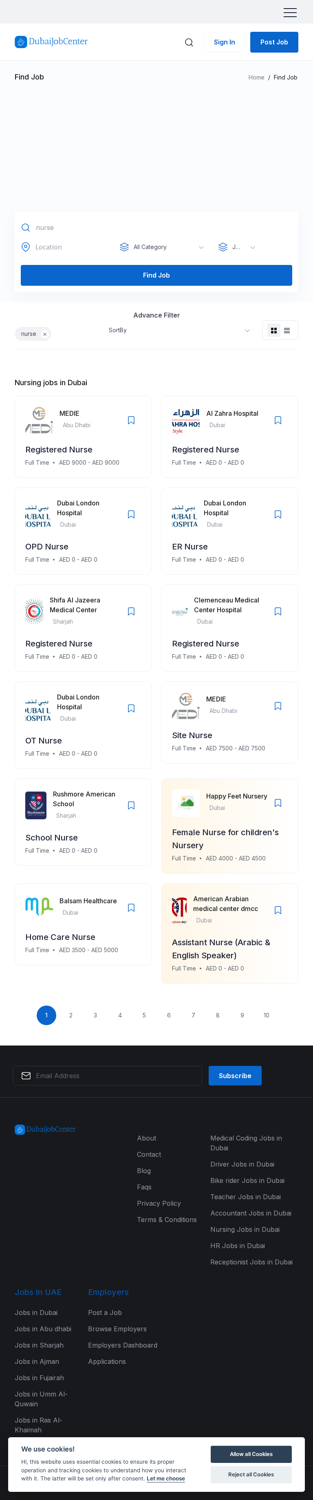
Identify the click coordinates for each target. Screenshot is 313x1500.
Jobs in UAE (38, 1292)
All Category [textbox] (150, 246)
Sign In (224, 42)
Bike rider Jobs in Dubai (247, 1180)
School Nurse (51, 838)
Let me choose (166, 1478)
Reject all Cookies (251, 1474)
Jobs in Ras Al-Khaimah (38, 1425)
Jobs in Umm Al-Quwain (41, 1399)
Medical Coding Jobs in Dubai (246, 1143)
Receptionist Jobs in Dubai (251, 1262)
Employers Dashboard (122, 1345)
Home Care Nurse (60, 937)
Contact (149, 1154)
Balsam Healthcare (88, 901)
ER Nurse (190, 546)
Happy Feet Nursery (236, 796)
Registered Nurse (59, 449)
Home (257, 77)
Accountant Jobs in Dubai (250, 1213)
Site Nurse (192, 735)
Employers (108, 1292)
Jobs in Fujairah (39, 1378)
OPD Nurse (46, 546)
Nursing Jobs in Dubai (245, 1229)
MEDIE (69, 413)
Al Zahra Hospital (232, 413)
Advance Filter (156, 315)
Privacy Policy (159, 1203)
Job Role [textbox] (244, 246)
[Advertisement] (156, 150)
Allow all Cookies (251, 1454)
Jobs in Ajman (37, 1361)
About (146, 1138)
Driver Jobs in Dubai (242, 1164)
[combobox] (164, 247)
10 (266, 1015)
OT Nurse (43, 741)
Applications (107, 1361)
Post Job (274, 42)
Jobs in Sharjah (39, 1345)
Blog (144, 1171)
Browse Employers (117, 1329)
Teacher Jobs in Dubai (245, 1197)
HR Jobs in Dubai (237, 1246)
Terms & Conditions (167, 1219)
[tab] (273, 330)
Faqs (144, 1187)
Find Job (156, 275)
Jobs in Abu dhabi (43, 1329)
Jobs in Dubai (36, 1312)
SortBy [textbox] (118, 329)
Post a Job (105, 1312)
